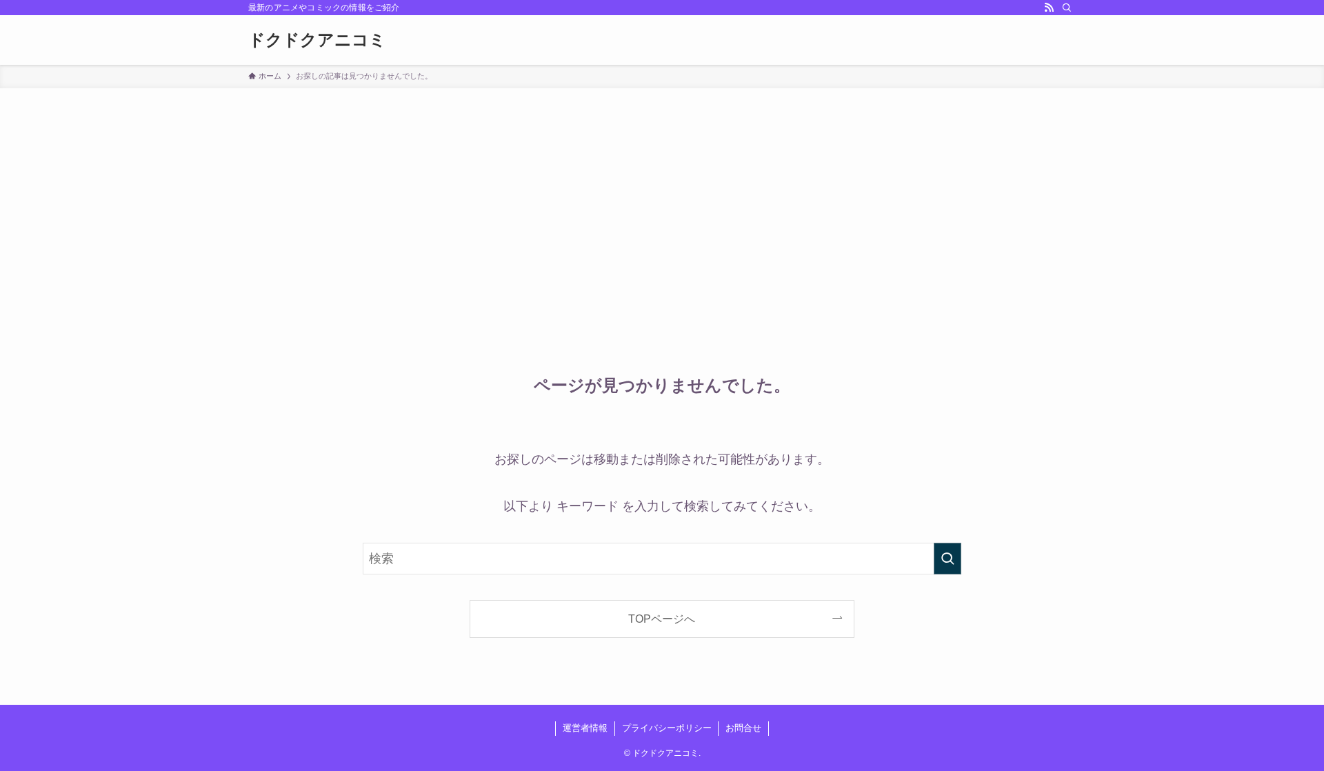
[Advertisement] (662, 191)
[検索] (1067, 7)
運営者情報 (585, 728)
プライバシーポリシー (667, 728)
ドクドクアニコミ (317, 40)
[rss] (1049, 7)
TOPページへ (661, 618)
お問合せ (743, 728)
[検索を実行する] (947, 558)
